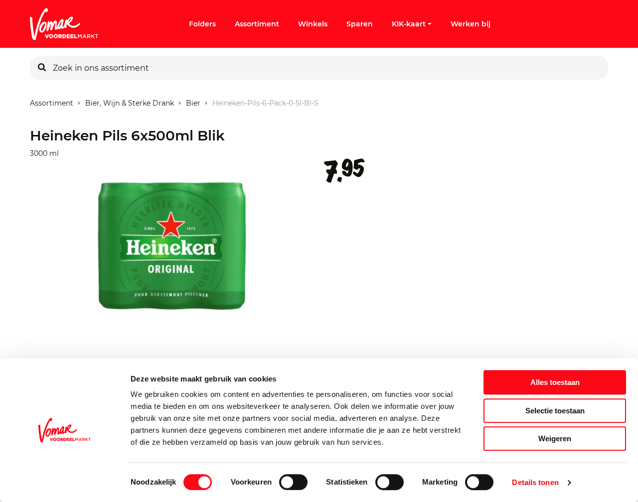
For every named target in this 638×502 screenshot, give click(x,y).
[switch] (293, 482)
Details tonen (535, 482)
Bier (193, 101)
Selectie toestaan (555, 410)
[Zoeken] (42, 68)
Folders (202, 23)
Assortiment (257, 23)
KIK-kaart (409, 23)
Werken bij (470, 23)
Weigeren (554, 438)
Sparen (359, 23)
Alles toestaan (555, 382)
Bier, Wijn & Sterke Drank (129, 101)
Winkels (312, 23)
